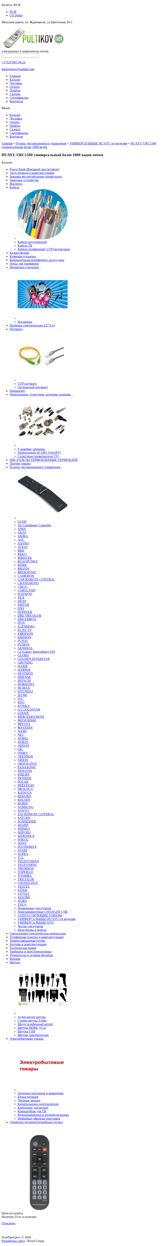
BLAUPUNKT (28, 561)
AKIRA (23, 536)
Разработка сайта (13, 1241)
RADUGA (25, 792)
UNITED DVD (28, 883)
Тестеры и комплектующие (28, 944)
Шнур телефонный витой (35, 1024)
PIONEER (24, 778)
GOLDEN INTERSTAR (34, 659)
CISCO (22, 586)
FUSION (23, 644)
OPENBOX (25, 756)
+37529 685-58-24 (13, 62)
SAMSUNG (26, 807)
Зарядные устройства (24, 180)
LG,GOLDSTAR (29, 709)
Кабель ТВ (25, 245)
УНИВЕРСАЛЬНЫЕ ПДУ (36, 922)
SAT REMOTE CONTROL (36, 814)
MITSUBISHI (27, 720)
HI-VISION (25, 673)
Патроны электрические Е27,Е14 (32, 325)
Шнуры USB (26, 1031)
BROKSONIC (27, 572)
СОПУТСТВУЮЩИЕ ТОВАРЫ (40, 915)
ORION (23, 760)
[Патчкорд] (43, 380)
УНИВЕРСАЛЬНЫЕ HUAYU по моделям (98, 143)
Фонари (15, 958)
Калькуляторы (19, 252)
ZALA (22, 904)
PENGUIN (25, 771)
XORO (22, 901)
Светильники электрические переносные (38, 933)
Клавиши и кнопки (23, 256)
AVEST (23, 547)
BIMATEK (25, 557)
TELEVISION (27, 865)
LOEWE (23, 713)
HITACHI (24, 680)
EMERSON (25, 633)
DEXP (22, 601)
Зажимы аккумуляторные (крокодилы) (36, 176)
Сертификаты (19, 97)
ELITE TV (25, 630)
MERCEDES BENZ (31, 716)
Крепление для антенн (33, 1107)
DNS (21, 608)
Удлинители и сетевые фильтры (31, 955)
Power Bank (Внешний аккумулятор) (34, 169)
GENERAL (25, 648)
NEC (21, 734)
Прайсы (15, 90)
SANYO (23, 810)
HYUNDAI (25, 691)
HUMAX (24, 688)
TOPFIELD (25, 872)
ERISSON (24, 637)
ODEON (23, 745)
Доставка (16, 83)
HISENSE (24, 677)
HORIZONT (26, 684)
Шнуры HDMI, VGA (32, 1027)
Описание (8, 1223)
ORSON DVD (27, 763)
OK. (20, 749)
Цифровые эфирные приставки (39, 1118)
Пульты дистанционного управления (41, 143)
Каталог (15, 79)
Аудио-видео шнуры (32, 1017)
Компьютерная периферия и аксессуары (37, 260)
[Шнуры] (43, 1013)
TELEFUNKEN (28, 861)
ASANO (23, 543)
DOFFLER (25, 612)
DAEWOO (25, 594)
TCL (21, 857)
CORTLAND (26, 590)
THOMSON (26, 868)
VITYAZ (23, 893)
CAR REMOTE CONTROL (36, 579)
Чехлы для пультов (30, 926)
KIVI (21, 702)
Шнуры (15, 962)
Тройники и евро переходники (31, 951)
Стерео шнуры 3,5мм (32, 1020)
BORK (22, 565)
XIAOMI (24, 897)
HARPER (24, 669)
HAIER (23, 666)
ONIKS (23, 753)
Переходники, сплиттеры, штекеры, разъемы (40, 394)
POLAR (23, 781)
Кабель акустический (32, 242)
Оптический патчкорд (33, 387)
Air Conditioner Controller (34, 525)
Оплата (15, 86)
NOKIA (23, 742)
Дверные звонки (29, 1100)
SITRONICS (26, 836)
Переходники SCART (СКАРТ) (39, 452)
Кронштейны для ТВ (32, 1111)
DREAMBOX (27, 619)
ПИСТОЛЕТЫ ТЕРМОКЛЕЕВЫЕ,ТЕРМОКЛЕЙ (44, 460)
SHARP (23, 825)
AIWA (22, 529)
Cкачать (15, 94)
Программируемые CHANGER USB (43, 911)
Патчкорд (16, 329)
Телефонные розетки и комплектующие (37, 937)
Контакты (16, 101)
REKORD (24, 796)
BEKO (22, 554)
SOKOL (23, 839)
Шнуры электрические (33, 1035)
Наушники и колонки (24, 267)
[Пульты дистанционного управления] (43, 518)
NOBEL (23, 738)
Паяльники (17, 391)
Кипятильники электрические (38, 1104)
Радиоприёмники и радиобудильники (43, 1115)
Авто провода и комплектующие (32, 173)
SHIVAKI (24, 832)
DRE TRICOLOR (29, 615)
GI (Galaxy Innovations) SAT (36, 651)
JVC (20, 698)
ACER (22, 521)
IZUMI (22, 695)
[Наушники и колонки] (43, 318)
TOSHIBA (25, 875)
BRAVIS (23, 568)
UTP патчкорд (27, 383)
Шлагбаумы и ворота (32, 930)
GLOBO (23, 655)
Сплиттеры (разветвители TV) (38, 456)
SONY (22, 843)
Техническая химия (23, 948)
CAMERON (26, 576)
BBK (21, 550)
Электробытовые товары (27, 1038)
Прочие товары (20, 463)
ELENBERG (26, 626)
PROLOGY (25, 789)
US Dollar (16, 15)
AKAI (22, 532)
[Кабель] (43, 238)
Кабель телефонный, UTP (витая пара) (44, 249)
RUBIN (23, 803)
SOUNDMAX (27, 846)
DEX (21, 597)
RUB (13, 11)
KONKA (24, 706)
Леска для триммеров (24, 263)
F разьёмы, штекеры (31, 449)
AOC (21, 539)
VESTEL (24, 886)
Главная (15, 76)
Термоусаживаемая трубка (27, 940)
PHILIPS (23, 774)
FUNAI (23, 641)
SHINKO (24, 828)
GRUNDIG (25, 662)
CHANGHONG (28, 583)
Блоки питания (28, 1097)
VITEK (22, 890)
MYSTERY (25, 727)
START (23, 850)
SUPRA (23, 854)
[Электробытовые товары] (43, 1089)
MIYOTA (24, 724)
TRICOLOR (26, 879)
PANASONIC (27, 767)
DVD (21, 623)
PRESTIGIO (26, 785)
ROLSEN (24, 800)
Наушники (25, 321)
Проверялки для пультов (34, 908)
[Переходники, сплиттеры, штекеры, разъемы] (43, 445)
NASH (22, 731)
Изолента (16, 183)
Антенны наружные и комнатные (41, 1093)
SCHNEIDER (27, 821)
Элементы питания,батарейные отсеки (36, 1122)
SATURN (24, 818)
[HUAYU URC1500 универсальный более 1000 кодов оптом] (40, 1209)
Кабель (14, 187)
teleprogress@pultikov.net (18, 69)
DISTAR (23, 604)
